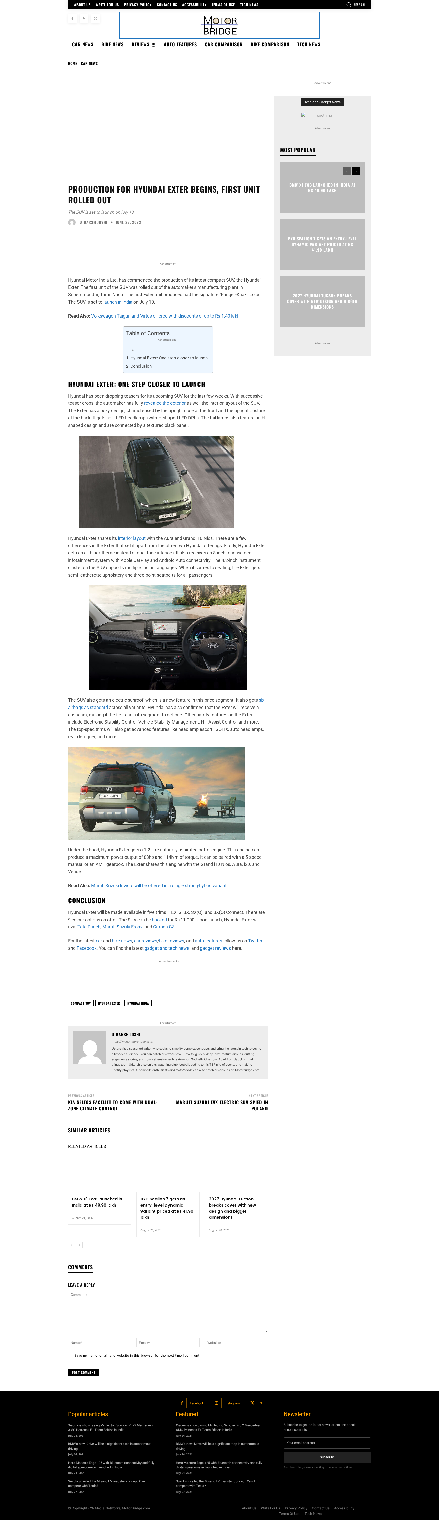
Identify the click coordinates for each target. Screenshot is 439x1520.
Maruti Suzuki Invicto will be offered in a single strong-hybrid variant (159, 885)
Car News (89, 63)
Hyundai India (138, 1003)
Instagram (232, 1403)
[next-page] (79, 1245)
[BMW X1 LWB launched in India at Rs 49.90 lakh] (99, 1173)
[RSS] (84, 18)
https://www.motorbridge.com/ (132, 1041)
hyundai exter (109, 1003)
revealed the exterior (165, 403)
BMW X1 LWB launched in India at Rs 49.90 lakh (97, 1202)
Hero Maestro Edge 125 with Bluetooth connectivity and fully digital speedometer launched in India (111, 1465)
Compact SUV (81, 1003)
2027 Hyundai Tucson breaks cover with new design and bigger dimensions (232, 1208)
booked (159, 919)
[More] (335, 984)
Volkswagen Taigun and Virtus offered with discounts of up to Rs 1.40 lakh (165, 316)
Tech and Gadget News (322, 102)
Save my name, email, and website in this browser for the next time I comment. (137, 1355)
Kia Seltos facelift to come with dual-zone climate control (113, 1105)
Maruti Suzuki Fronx (122, 926)
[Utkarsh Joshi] (73, 222)
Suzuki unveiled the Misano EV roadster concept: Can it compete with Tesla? (107, 1483)
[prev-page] (71, 1245)
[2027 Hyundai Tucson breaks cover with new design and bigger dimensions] (236, 1173)
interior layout (132, 538)
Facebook (197, 1403)
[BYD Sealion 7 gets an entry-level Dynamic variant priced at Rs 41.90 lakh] (168, 1173)
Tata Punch (88, 926)
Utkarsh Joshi (93, 222)
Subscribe (327, 1457)
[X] (95, 18)
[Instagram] (217, 1403)
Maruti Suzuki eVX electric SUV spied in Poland (222, 1105)
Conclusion (141, 366)
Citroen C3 (164, 926)
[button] (355, 4)
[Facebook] (72, 18)
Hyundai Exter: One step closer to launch (169, 357)
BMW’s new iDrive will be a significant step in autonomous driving (109, 1446)
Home (72, 63)
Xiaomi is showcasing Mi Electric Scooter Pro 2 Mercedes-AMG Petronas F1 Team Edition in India (110, 1427)
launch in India (117, 302)
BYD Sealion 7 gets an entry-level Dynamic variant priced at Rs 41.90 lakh (166, 1208)
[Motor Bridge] (219, 25)
